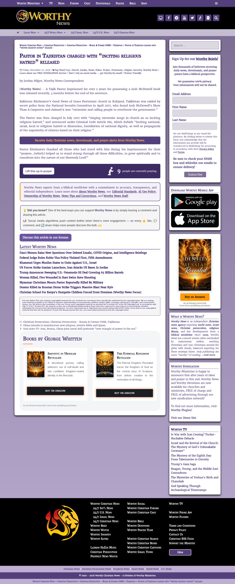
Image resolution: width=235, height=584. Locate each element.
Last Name (179, 120)
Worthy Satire (99, 538)
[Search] (216, 18)
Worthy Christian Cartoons (144, 547)
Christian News (72, 569)
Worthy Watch (99, 530)
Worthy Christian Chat (141, 512)
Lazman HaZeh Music (103, 547)
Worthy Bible (135, 521)
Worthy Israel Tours (140, 552)
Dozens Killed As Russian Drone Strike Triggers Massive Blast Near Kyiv (66, 287)
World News (152, 569)
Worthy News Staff (116, 196)
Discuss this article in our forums (45, 237)
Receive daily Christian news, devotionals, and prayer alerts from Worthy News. (90, 140)
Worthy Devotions (138, 525)
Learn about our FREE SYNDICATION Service (43, 73)
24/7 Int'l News (103, 508)
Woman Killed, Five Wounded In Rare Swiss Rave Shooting (58, 277)
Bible (133, 3)
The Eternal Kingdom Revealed (133, 355)
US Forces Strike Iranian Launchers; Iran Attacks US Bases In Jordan (64, 267)
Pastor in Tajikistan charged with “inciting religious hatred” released (80, 58)
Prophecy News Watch (104, 556)
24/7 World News (53, 32)
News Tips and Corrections (79, 196)
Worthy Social (136, 503)
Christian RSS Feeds (181, 538)
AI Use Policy (147, 191)
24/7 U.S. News (101, 32)
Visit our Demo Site (183, 417)
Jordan (83, 70)
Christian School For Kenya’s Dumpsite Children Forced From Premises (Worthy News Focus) (80, 292)
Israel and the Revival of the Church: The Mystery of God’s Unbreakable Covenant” (195, 446)
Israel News (138, 569)
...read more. (209, 354)
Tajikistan (114, 322)
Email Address (181, 94)
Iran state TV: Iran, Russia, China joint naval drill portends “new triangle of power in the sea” (80, 328)
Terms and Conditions (182, 525)
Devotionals (103, 3)
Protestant (116, 70)
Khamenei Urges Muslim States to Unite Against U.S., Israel (58, 262)
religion (128, 70)
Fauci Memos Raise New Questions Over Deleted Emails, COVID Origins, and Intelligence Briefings (83, 252)
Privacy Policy (206, 149)
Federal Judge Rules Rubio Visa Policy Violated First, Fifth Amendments (66, 257)
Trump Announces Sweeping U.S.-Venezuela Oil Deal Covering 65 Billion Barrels (72, 272)
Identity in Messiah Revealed (62, 355)
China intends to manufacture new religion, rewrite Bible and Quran (64, 325)
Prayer (120, 3)
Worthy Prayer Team (140, 530)
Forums (74, 3)
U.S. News (166, 569)
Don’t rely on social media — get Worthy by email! (95, 73)
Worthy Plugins (181, 410)
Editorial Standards (124, 191)
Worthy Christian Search (142, 538)
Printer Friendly (132, 73)
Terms (181, 152)
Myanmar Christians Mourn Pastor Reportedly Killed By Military (61, 282)
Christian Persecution (36, 322)
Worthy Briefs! (207, 59)
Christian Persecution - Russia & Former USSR (78, 322)
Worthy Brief (98, 525)
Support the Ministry (182, 543)
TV (51, 3)
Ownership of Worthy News (42, 196)
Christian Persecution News (96, 569)
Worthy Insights (100, 534)
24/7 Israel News (79, 32)
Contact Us (176, 534)
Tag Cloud (59, 70)
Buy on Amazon (55, 391)
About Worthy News (92, 191)
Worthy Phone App (180, 512)
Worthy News (150, 70)
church (75, 70)
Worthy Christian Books (142, 543)
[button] (216, 3)
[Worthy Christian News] (44, 18)
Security (137, 70)
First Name (179, 107)
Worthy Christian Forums (143, 508)
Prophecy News (121, 569)
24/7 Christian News (124, 32)
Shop (144, 3)
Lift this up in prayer (38, 171)
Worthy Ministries (28, 3)
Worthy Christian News (105, 503)
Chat (87, 3)
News (61, 3)
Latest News (30, 32)
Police (98, 70)
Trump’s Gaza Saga (183, 464)
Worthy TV (179, 429)
